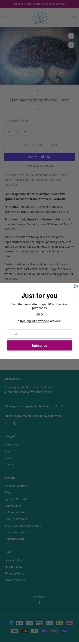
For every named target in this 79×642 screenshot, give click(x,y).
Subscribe (39, 345)
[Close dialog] (76, 286)
